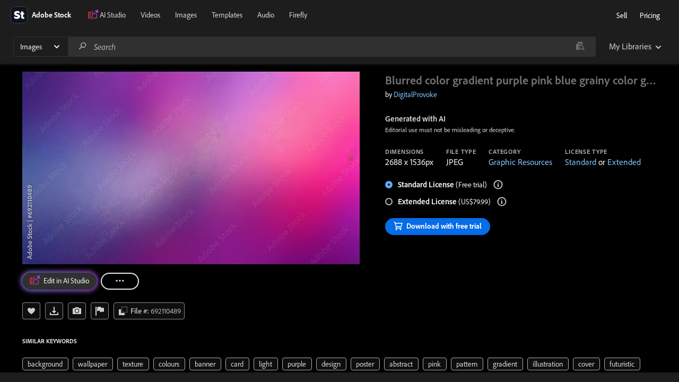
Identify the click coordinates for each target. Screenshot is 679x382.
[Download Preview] (54, 310)
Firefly (298, 15)
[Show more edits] (120, 281)
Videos (150, 15)
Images (186, 15)
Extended (624, 162)
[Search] (83, 46)
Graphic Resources (520, 162)
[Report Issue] (100, 310)
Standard (580, 162)
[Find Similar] (77, 310)
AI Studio (113, 15)
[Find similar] (580, 46)
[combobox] (331, 46)
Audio (265, 15)
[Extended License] (502, 201)
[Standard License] (498, 184)
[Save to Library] (31, 310)
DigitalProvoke (415, 94)
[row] (45, 364)
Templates (227, 15)
